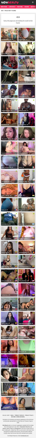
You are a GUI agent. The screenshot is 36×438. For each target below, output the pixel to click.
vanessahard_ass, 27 (24, 68)
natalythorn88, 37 (24, 252)
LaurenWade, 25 (23, 309)
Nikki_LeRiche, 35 (6, 195)
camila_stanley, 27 (7, 309)
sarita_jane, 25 (6, 323)
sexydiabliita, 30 (23, 124)
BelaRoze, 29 (5, 124)
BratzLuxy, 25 (5, 252)
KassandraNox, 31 (7, 153)
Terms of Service (19, 415)
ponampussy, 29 (6, 224)
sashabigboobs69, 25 (25, 266)
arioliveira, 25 (5, 366)
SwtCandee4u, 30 (23, 96)
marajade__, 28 (6, 352)
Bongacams (18, 428)
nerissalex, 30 (5, 53)
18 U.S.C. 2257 (5, 415)
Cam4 (7, 428)
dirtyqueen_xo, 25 (24, 210)
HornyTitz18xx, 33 (24, 181)
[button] (32, 2)
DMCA (12, 415)
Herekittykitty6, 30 (7, 82)
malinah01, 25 (23, 394)
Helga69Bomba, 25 (7, 110)
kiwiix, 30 (21, 167)
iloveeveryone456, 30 (25, 139)
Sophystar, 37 (22, 366)
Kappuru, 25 (22, 408)
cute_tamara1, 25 (6, 96)
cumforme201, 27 (24, 380)
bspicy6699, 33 (23, 39)
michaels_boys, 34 (24, 337)
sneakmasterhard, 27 (7, 39)
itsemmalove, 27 (23, 82)
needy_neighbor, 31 (24, 238)
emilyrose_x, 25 (6, 295)
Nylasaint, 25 (22, 352)
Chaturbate (22, 426)
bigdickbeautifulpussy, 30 (26, 323)
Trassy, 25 (21, 53)
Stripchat (27, 426)
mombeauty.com (24, 435)
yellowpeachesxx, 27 (7, 408)
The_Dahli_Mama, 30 (7, 139)
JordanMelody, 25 (6, 181)
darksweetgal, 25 (23, 110)
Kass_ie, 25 (5, 210)
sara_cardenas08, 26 (7, 167)
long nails (12, 6)
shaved (27, 6)
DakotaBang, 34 (23, 153)
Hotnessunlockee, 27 (7, 238)
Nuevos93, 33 (22, 224)
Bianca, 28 (4, 394)
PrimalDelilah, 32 (23, 281)
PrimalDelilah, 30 (6, 281)
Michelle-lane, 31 (6, 266)
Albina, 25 (21, 195)
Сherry (11, 428)
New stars (4, 6)
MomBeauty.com (7, 425)
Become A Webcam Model (18, 417)
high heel (20, 6)
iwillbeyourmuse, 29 (7, 68)
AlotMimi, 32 (5, 380)
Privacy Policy (29, 415)
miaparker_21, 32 (23, 295)
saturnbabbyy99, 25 (7, 337)
